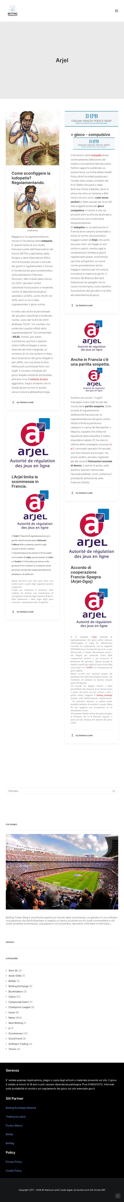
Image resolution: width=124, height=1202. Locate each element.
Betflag (10, 1143)
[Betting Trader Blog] (13, 10)
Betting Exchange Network (21, 1107)
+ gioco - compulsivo (90, 134)
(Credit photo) (32, 230)
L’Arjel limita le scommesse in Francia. (25, 482)
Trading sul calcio (16, 1116)
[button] (116, 11)
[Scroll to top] (117, 1195)
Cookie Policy (13, 1170)
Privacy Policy (14, 1161)
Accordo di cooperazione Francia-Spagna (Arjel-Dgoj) (86, 574)
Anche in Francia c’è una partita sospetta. (90, 362)
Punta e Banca (14, 1125)
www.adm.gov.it (86, 1088)
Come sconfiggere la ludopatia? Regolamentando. (31, 178)
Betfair (9, 1134)
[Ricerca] (62, 791)
